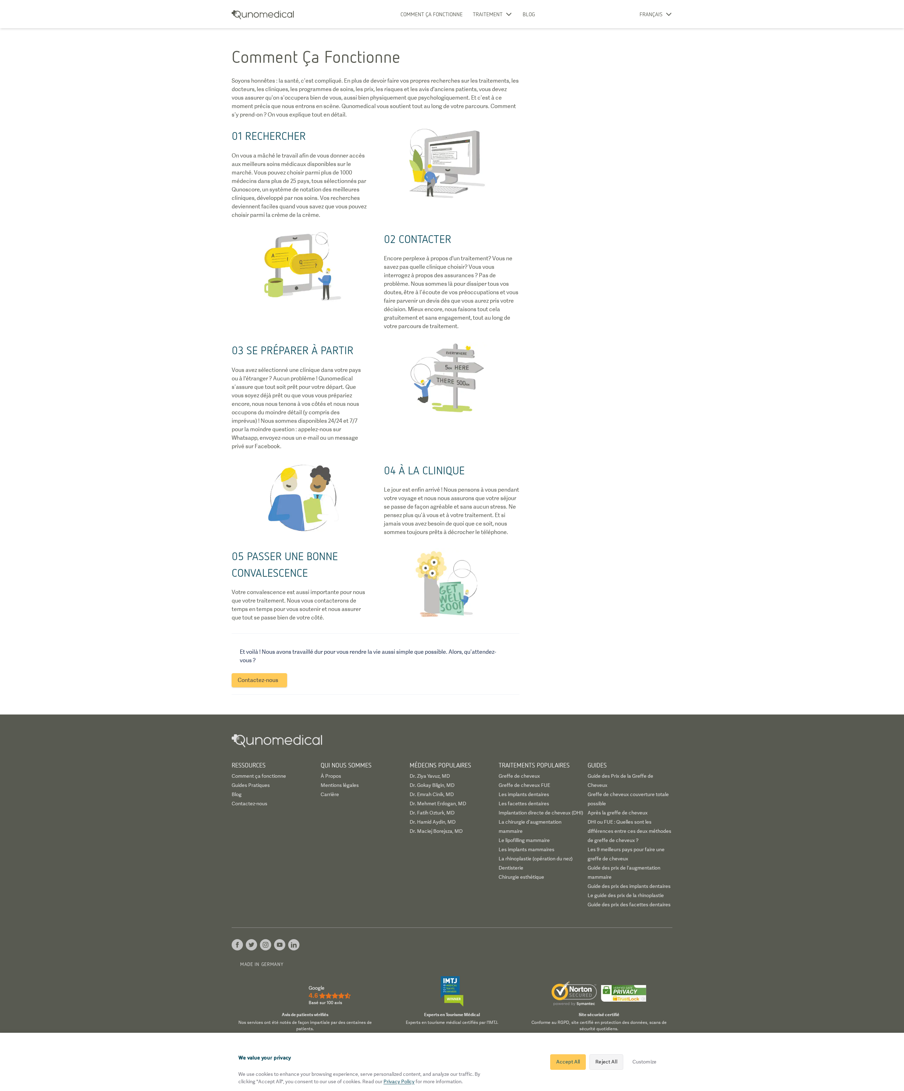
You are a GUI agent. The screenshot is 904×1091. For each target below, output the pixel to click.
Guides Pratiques (251, 785)
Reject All (606, 1062)
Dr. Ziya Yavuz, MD (430, 776)
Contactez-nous (249, 803)
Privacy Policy (399, 1081)
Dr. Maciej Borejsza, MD (436, 831)
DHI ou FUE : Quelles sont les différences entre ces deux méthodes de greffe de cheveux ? (629, 831)
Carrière (330, 794)
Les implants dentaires (524, 794)
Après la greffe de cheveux (618, 813)
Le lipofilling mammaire (524, 840)
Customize (644, 1062)
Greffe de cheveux (519, 776)
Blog (529, 14)
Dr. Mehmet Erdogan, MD (438, 803)
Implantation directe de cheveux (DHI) (541, 813)
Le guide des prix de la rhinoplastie (626, 895)
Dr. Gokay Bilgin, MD (432, 785)
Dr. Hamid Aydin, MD (433, 822)
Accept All (568, 1062)
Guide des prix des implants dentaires (629, 886)
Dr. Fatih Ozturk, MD (432, 813)
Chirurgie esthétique (521, 877)
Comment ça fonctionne (431, 14)
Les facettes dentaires (524, 803)
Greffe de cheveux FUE (524, 785)
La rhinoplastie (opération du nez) (535, 858)
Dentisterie (511, 868)
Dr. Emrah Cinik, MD (432, 794)
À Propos (331, 776)
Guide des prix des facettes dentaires (629, 904)
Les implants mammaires (526, 849)
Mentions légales (340, 785)
